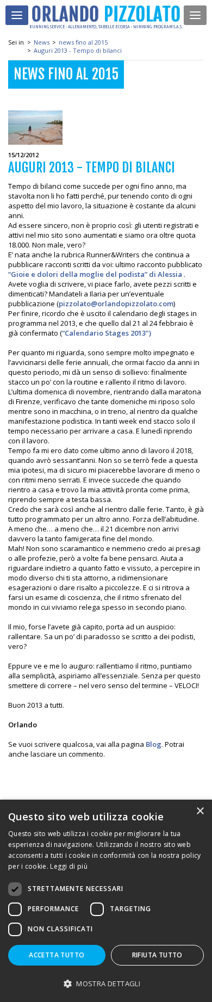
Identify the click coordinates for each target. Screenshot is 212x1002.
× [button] (200, 811)
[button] (106, 983)
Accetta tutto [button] (56, 955)
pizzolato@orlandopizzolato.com (116, 303)
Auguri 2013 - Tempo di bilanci (78, 50)
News (41, 42)
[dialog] (106, 901)
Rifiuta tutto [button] (157, 955)
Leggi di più (69, 866)
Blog (153, 744)
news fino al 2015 (83, 42)
